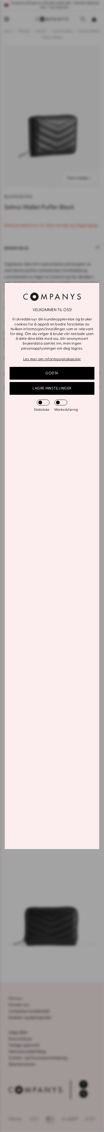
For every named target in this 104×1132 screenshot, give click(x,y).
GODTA (52, 373)
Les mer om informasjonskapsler (52, 359)
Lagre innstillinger (52, 388)
